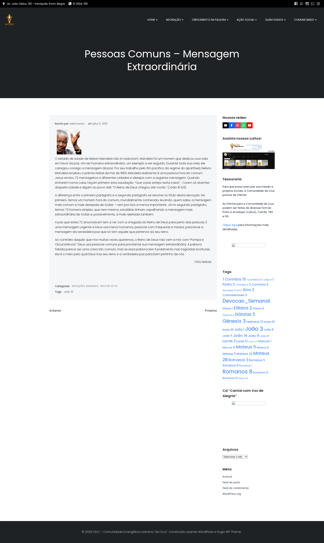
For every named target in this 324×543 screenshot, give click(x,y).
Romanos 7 (245, 365)
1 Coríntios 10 (254, 279)
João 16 (264, 336)
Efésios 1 (228, 308)
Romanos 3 (238, 360)
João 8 (268, 330)
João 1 (239, 329)
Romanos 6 (230, 365)
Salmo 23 (243, 378)
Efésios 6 (258, 308)
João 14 (240, 335)
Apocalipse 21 (229, 290)
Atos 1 (239, 290)
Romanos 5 (257, 360)
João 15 (254, 336)
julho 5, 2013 (99, 124)
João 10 (68, 292)
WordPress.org (232, 494)
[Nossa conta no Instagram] (238, 125)
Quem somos (274, 20)
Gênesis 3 (234, 321)
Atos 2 (248, 289)
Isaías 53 (269, 322)
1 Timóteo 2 (242, 284)
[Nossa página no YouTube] (250, 125)
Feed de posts (231, 482)
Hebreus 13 (254, 322)
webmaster (76, 124)
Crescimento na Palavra (209, 20)
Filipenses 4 (228, 315)
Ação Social (245, 20)
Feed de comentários (236, 488)
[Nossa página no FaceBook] (232, 125)
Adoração (173, 20)
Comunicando (304, 20)
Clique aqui (230, 225)
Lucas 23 (252, 341)
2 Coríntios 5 (258, 284)
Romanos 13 (230, 378)
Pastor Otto (109, 286)
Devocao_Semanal (246, 301)
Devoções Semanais (85, 286)
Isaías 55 (228, 330)
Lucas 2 (229, 341)
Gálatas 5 (245, 314)
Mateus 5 (246, 347)
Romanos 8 (237, 371)
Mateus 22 (244, 354)
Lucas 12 (242, 341)
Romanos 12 (260, 372)
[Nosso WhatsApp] (244, 125)
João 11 (227, 336)
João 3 (254, 328)
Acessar (227, 476)
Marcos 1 (264, 341)
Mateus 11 (229, 354)
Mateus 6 (263, 347)
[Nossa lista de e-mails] (226, 125)
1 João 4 (267, 279)
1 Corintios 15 (234, 279)
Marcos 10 (229, 347)
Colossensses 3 (235, 295)
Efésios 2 (243, 308)
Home (151, 20)
